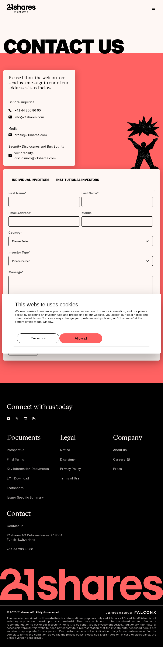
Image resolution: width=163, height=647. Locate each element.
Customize (38, 338)
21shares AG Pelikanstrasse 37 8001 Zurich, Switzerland (34, 537)
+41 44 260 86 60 (20, 549)
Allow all (81, 338)
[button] (153, 8)
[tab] (30, 179)
